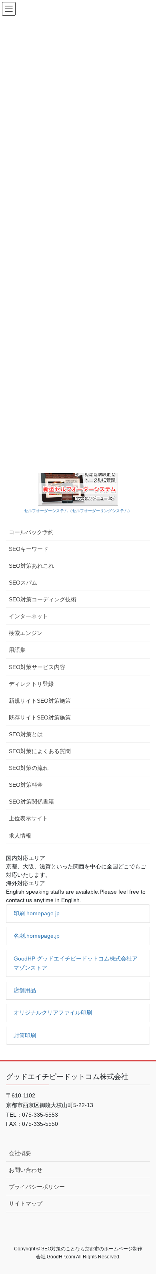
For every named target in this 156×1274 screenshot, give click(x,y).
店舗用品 (25, 990)
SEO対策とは (26, 734)
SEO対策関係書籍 (31, 801)
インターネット (28, 616)
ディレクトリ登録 (31, 684)
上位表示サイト (28, 818)
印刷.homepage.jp (37, 913)
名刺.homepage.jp (37, 935)
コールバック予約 (31, 532)
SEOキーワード (28, 549)
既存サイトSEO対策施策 (40, 717)
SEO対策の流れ (28, 768)
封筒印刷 (25, 1035)
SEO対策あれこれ (31, 566)
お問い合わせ (25, 1170)
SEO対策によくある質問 (40, 751)
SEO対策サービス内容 (37, 667)
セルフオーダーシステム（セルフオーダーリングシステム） (78, 510)
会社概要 (20, 1153)
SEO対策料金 (26, 785)
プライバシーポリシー (37, 1187)
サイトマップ (25, 1203)
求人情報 (20, 835)
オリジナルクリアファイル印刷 (53, 1012)
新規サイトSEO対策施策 (40, 700)
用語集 (17, 650)
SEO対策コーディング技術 (42, 599)
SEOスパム (23, 582)
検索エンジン (25, 633)
